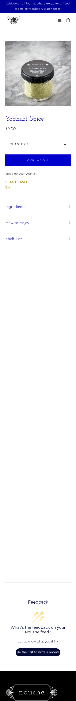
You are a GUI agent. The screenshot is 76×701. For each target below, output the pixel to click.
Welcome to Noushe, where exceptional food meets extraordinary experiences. (38, 6)
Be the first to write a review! (38, 652)
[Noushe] (13, 20)
